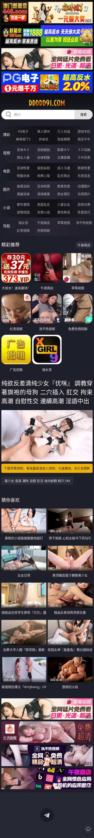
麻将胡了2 (23, 139)
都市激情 (23, 204)
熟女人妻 (23, 157)
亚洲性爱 (23, 168)
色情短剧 (43, 230)
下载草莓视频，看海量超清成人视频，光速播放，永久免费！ (47, 468)
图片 (6, 189)
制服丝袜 (23, 175)
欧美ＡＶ (63, 149)
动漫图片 (84, 186)
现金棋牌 (63, 139)
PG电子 (23, 131)
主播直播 (63, 157)
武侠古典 (84, 204)
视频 (6, 152)
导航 (6, 225)
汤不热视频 (84, 222)
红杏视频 (23, 230)
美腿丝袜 (23, 194)
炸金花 (43, 139)
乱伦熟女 (63, 175)
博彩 (6, 134)
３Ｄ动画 (84, 149)
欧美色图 (63, 186)
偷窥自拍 (23, 186)
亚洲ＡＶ (23, 149)
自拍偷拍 (43, 149)
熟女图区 (63, 194)
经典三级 (43, 175)
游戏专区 (84, 131)
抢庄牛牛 (84, 139)
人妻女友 (63, 204)
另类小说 (43, 212)
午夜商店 (43, 222)
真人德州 (43, 131)
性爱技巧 (84, 212)
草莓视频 (63, 222)
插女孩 (23, 222)
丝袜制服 (43, 157)
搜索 (83, 114)
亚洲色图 (43, 186)
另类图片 (84, 194)
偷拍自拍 (43, 168)
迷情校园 (23, 212)
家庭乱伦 (43, 204)
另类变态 (84, 175)
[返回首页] (88, 828)
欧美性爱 (84, 168)
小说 (6, 207)
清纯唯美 (43, 194)
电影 (6, 171)
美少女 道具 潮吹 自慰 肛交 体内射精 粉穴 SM (37, 481)
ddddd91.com (47, 102)
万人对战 (63, 131)
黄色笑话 (63, 212)
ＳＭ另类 (84, 157)
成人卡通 (63, 168)
